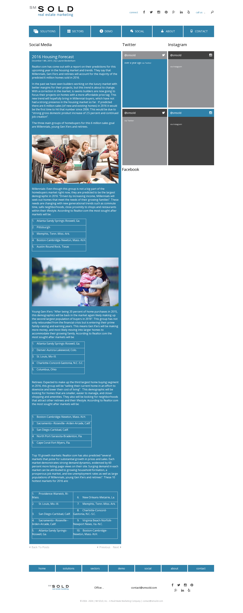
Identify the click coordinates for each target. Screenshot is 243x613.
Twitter (148, 63)
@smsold (130, 55)
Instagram (177, 66)
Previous (104, 547)
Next (116, 547)
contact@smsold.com (144, 587)
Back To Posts (40, 547)
